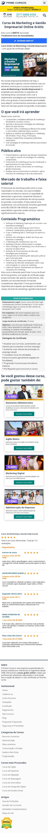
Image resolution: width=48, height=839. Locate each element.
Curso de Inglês (9, 767)
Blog (4, 718)
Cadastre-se (7, 694)
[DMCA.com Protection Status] (6, 823)
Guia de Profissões (10, 801)
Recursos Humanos (10, 736)
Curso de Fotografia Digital (14, 786)
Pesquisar (44, 15)
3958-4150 (27, 14)
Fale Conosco (8, 714)
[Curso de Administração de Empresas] (24, 497)
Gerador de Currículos (12, 805)
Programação (8, 756)
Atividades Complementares (14, 809)
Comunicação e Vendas (12, 748)
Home (5, 690)
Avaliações (6, 702)
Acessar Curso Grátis (24, 414)
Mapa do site (8, 813)
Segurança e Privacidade (13, 726)
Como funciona (9, 698)
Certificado (7, 706)
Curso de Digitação (10, 775)
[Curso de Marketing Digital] (24, 463)
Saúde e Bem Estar (10, 752)
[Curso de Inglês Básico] (24, 429)
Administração (8, 740)
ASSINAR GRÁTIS (25, 40)
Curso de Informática (11, 782)
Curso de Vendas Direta (12, 790)
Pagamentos (7, 710)
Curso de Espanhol (10, 771)
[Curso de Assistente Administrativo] (24, 392)
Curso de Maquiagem (11, 778)
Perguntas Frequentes (12, 722)
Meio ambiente (8, 744)
